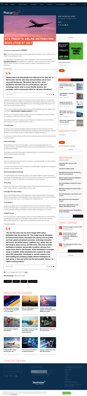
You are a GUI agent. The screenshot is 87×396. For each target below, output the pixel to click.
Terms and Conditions (39, 374)
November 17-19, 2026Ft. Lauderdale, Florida (68, 229)
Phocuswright (61, 4)
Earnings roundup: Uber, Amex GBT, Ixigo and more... (47, 350)
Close (66, 393)
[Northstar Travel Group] (39, 382)
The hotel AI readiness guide (66, 168)
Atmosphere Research (10, 61)
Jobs (41, 4)
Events (49, 4)
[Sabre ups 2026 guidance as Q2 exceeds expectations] (30, 301)
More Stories (78, 216)
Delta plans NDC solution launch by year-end (10, 350)
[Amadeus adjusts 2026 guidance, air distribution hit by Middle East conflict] (48, 301)
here (26, 272)
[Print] (67, 25)
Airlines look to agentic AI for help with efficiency (67, 121)
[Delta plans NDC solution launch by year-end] (12, 342)
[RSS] (13, 376)
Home (12, 4)
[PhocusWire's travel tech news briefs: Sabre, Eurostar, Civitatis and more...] (30, 321)
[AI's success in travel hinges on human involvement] (30, 342)
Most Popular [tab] (64, 79)
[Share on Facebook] (58, 25)
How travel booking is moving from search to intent (70, 184)
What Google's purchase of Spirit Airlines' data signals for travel (67, 112)
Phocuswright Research (13, 366)
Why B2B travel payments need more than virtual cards (70, 189)
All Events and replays (75, 251)
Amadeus (8, 281)
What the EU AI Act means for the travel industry (47, 329)
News (59, 16)
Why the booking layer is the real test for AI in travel (70, 194)
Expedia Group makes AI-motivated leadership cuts (66, 103)
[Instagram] (10, 376)
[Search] (85, 4)
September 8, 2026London (67, 246)
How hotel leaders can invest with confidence (67, 164)
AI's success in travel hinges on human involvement (29, 350)
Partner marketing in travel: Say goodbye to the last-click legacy (70, 211)
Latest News (22, 4)
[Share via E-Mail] (65, 25)
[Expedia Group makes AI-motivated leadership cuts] (79, 104)
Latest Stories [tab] (77, 79)
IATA (5, 54)
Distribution (66, 16)
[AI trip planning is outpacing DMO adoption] (12, 321)
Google (16, 281)
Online (73, 16)
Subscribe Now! (36, 367)
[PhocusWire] (12, 12)
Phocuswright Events (14, 371)
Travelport (33, 281)
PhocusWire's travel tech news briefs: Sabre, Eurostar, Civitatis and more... (30, 330)
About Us (73, 4)
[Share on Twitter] (60, 25)
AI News (33, 4)
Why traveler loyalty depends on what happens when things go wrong (68, 205)
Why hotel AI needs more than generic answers (69, 200)
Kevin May (63, 18)
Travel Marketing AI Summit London (72, 244)
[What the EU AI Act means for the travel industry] (48, 321)
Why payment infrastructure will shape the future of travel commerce (70, 173)
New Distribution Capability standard (21, 111)
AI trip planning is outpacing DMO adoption (11, 329)
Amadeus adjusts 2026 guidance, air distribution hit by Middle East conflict (48, 310)
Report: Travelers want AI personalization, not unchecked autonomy (70, 178)
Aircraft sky (10, 275)
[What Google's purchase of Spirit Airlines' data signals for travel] (79, 114)
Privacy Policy (47, 374)
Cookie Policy (14, 394)
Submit (51, 371)
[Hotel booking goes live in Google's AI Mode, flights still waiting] (79, 87)
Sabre (23, 281)
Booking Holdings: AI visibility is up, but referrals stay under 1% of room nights (11, 310)
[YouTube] (16, 376)
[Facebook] (4, 376)
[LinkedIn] (7, 376)
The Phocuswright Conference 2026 (72, 227)
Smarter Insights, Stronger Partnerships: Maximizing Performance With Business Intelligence (70, 235)
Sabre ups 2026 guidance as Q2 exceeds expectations (30, 309)
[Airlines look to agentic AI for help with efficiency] (79, 123)
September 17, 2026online (67, 240)
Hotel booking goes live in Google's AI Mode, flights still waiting (66, 85)
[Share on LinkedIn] (63, 25)
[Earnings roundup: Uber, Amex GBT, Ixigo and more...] (48, 342)
